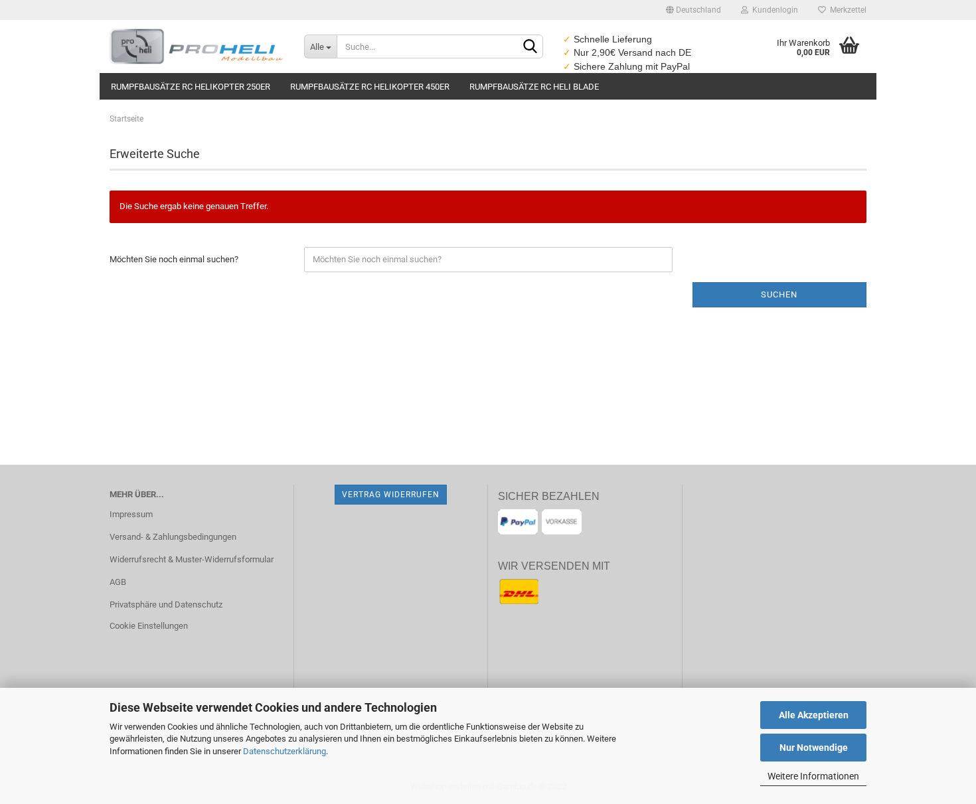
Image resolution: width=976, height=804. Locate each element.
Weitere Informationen (813, 776)
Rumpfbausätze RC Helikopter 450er (369, 87)
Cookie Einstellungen (149, 626)
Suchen (779, 294)
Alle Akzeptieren (814, 715)
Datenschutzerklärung (284, 751)
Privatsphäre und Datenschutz (166, 604)
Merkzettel (846, 10)
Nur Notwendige (813, 747)
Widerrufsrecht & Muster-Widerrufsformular (192, 559)
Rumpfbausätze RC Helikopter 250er (190, 87)
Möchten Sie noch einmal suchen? (174, 259)
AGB (118, 582)
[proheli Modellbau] (197, 46)
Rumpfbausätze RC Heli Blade (534, 87)
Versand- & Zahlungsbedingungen (173, 537)
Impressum (131, 514)
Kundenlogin (773, 10)
